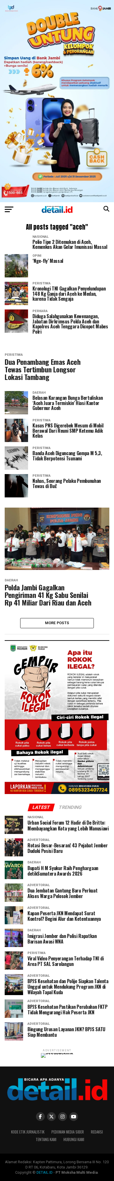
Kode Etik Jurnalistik (27, 1132)
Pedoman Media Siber (67, 1132)
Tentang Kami (46, 1139)
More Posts (57, 623)
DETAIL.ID (45, 1172)
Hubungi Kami (73, 1139)
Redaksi (97, 1132)
